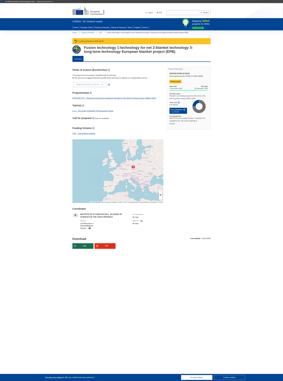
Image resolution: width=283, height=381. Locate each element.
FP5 (100, 32)
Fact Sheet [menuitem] (78, 59)
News (130, 27)
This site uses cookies (54, 377)
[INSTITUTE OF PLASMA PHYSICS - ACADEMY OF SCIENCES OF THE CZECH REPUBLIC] (133, 167)
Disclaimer (160, 202)
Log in (150, 13)
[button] (159, 12)
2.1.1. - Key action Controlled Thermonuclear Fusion (92, 111)
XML (85, 246)
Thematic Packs (86, 27)
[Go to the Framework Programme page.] (76, 49)
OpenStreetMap (106, 202)
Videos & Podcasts (118, 27)
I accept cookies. (196, 377)
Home (75, 27)
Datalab (137, 27)
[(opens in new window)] (90, 11)
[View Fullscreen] (160, 186)
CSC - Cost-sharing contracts (83, 133)
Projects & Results (102, 27)
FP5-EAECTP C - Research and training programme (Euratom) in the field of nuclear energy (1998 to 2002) (114, 98)
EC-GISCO (124, 202)
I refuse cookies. (229, 377)
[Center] (160, 195)
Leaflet (92, 202)
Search (145, 27)
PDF (107, 246)
